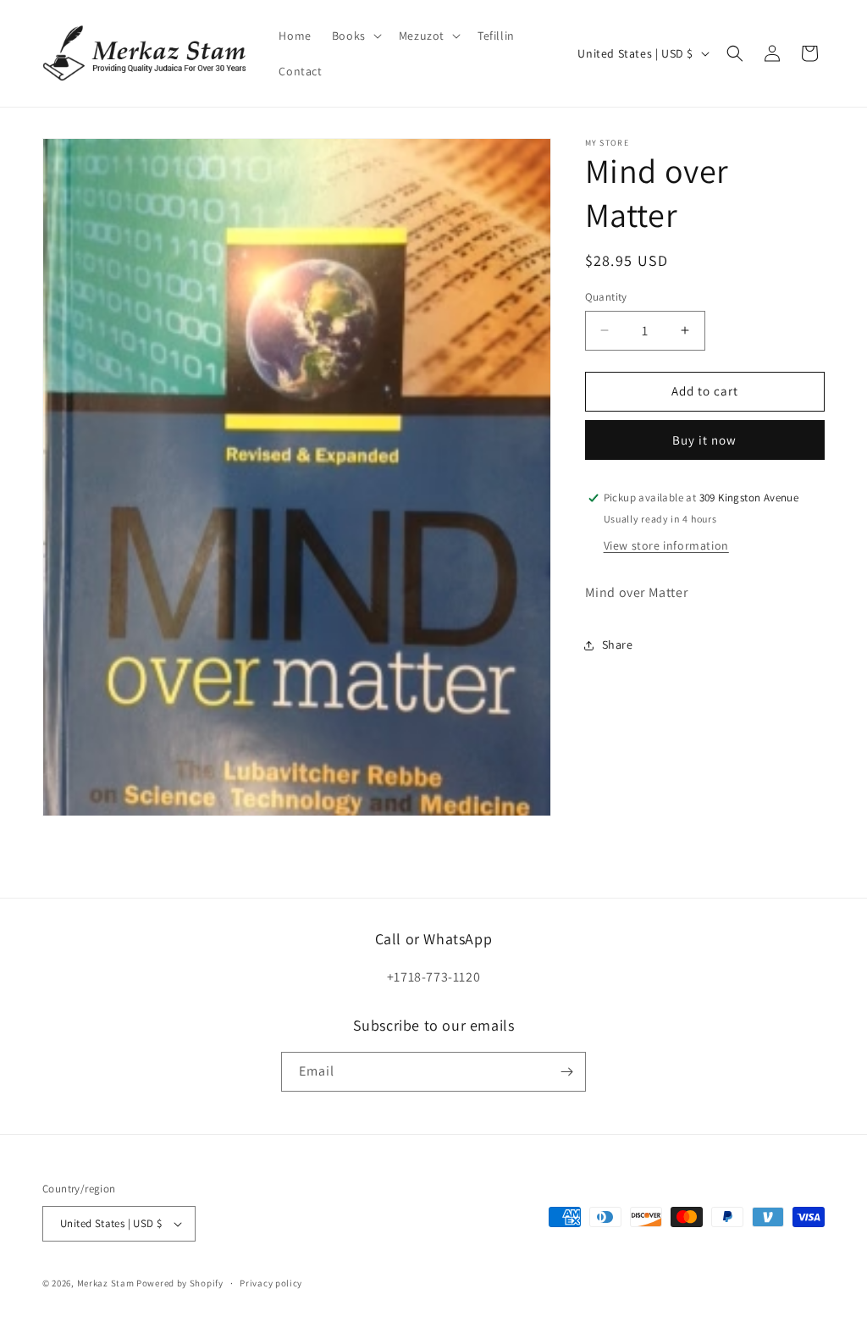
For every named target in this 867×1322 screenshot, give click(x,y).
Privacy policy (271, 1283)
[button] (355, 35)
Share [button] (617, 644)
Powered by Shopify (180, 1283)
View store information (666, 545)
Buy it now (704, 440)
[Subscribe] (566, 1072)
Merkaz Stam (106, 1283)
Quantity (606, 297)
